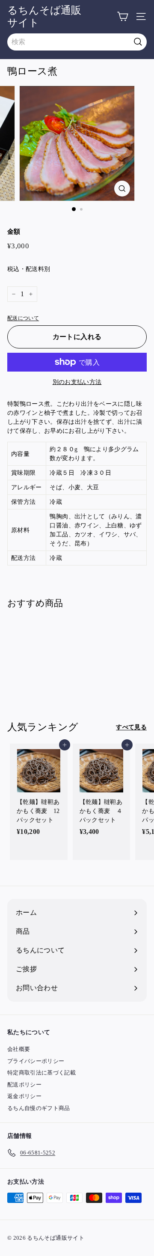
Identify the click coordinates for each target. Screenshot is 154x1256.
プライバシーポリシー (36, 1061)
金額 (14, 231)
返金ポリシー (24, 1096)
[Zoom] (122, 188)
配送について (23, 318)
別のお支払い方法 (77, 382)
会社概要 (18, 1049)
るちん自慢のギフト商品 (38, 1108)
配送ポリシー (24, 1084)
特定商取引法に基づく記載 (41, 1072)
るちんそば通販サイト (44, 16)
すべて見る (131, 727)
